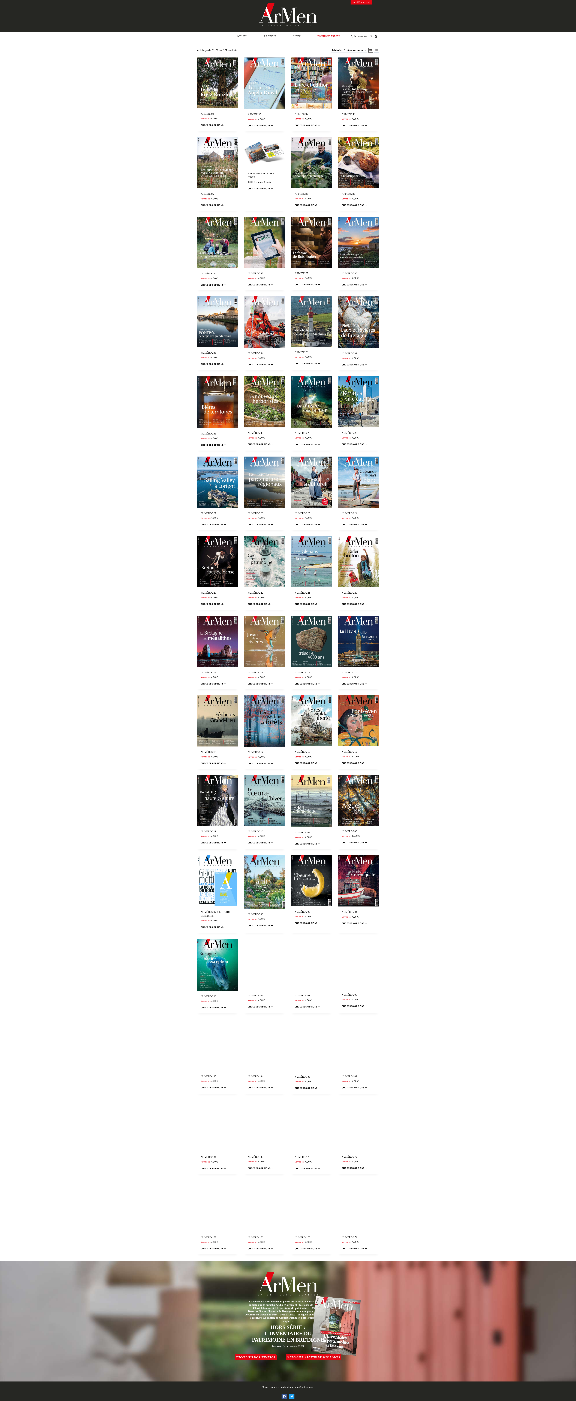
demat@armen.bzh (361, 2)
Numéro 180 (255, 1156)
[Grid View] (370, 50)
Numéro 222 (255, 592)
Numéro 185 (208, 1076)
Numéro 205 (302, 911)
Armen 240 (348, 193)
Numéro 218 (255, 672)
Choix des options (212, 125)
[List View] (376, 50)
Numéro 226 (255, 513)
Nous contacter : (271, 1387)
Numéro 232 (349, 353)
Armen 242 (207, 193)
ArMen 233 (301, 352)
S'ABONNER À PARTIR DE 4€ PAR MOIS (313, 1357)
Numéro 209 (302, 832)
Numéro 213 (302, 751)
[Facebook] (284, 1396)
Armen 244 (301, 114)
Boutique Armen (328, 36)
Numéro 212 (349, 751)
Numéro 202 (255, 995)
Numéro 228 (349, 432)
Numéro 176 (255, 1237)
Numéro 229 (302, 433)
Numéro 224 (349, 513)
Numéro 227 (208, 513)
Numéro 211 (208, 831)
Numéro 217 (302, 672)
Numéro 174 (349, 1237)
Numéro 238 (255, 273)
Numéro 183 (302, 1076)
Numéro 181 (208, 1157)
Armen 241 (301, 193)
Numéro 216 (349, 672)
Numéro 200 (349, 994)
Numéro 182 (349, 1076)
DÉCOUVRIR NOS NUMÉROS (255, 1357)
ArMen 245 (254, 114)
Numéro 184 (255, 1076)
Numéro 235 (208, 352)
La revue (270, 36)
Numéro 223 (208, 592)
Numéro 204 (349, 912)
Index (297, 36)
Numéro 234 (255, 353)
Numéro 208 (349, 831)
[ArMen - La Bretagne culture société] (288, 15)
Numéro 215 (208, 752)
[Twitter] (291, 1396)
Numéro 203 (208, 996)
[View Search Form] (371, 36)
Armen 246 (207, 113)
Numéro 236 (349, 273)
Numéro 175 (302, 1237)
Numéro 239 (208, 273)
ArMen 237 (301, 273)
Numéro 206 (255, 914)
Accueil (241, 36)
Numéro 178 (349, 1156)
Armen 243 (348, 114)
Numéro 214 (255, 752)
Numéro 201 (302, 995)
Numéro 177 (208, 1237)
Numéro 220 (349, 592)
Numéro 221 (302, 592)
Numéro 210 (255, 831)
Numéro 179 (302, 1157)
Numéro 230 (255, 432)
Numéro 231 (208, 433)
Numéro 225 (302, 513)
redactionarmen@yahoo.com (297, 1387)
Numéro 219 (208, 672)
